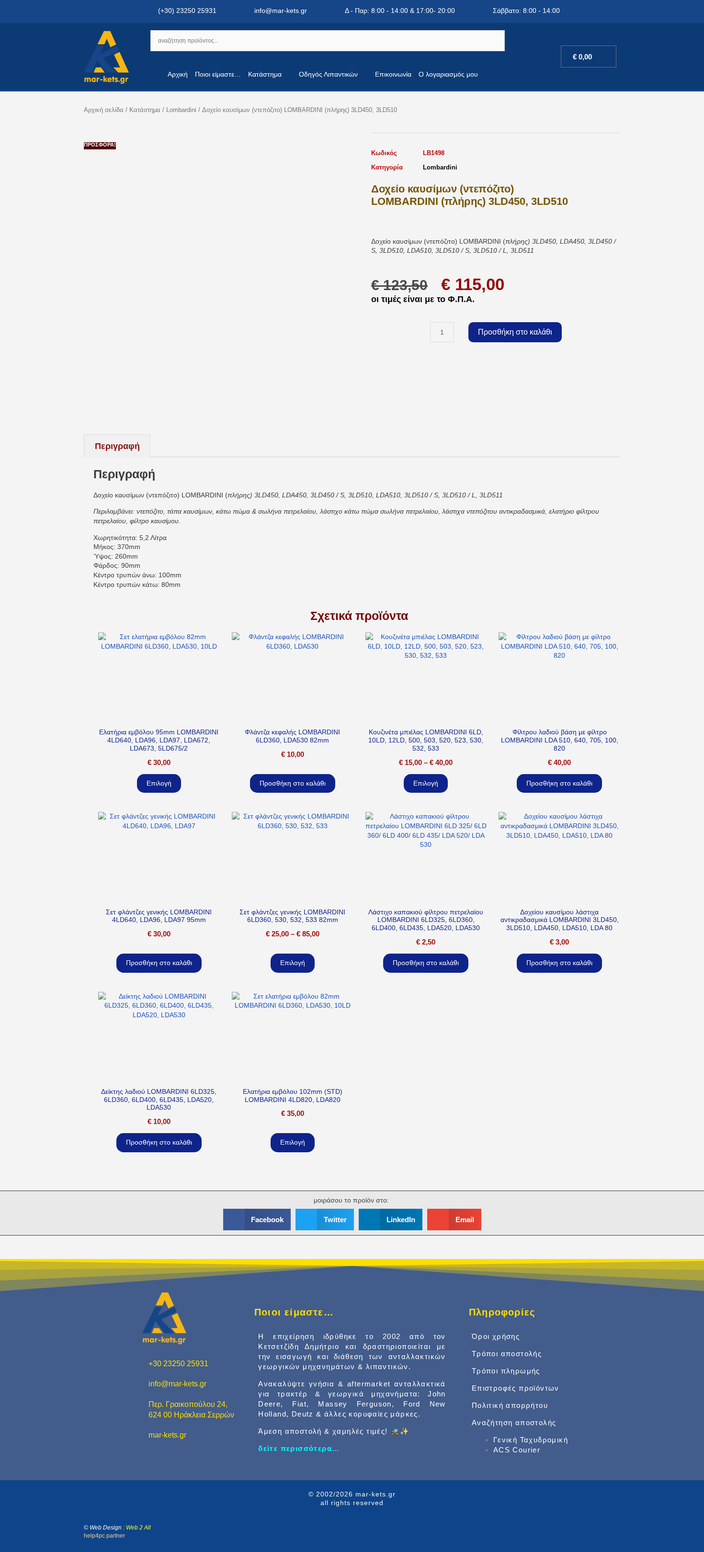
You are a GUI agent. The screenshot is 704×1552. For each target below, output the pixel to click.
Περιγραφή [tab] (117, 446)
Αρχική (178, 74)
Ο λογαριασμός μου (448, 74)
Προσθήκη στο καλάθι (515, 332)
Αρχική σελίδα (104, 109)
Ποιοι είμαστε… (218, 74)
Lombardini (181, 109)
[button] (257, 1219)
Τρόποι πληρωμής (506, 1371)
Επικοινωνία (393, 74)
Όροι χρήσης (496, 1336)
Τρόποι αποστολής (507, 1354)
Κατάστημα (265, 74)
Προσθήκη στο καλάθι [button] (293, 783)
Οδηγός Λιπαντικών (328, 74)
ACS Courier (516, 1450)
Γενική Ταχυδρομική (530, 1440)
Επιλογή (159, 783)
